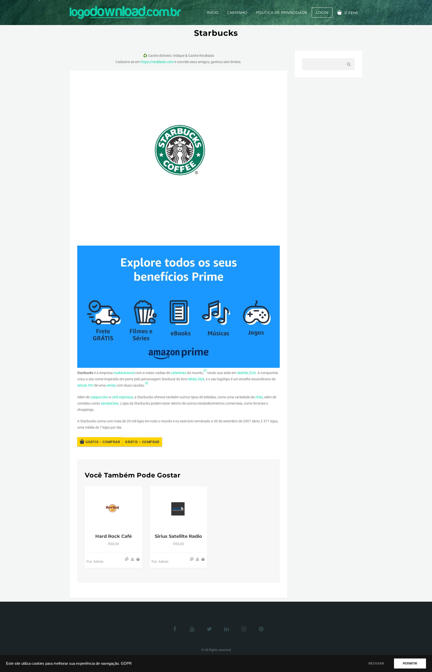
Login (322, 12)
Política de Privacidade (281, 12)
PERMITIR (410, 663)
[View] (126, 559)
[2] (205, 370)
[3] (146, 383)
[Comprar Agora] (132, 559)
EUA (252, 373)
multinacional (124, 373)
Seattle (242, 373)
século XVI (85, 385)
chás (259, 397)
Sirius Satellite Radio (178, 536)
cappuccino (99, 397)
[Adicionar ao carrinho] (138, 559)
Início (213, 12)
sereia (111, 385)
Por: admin (95, 562)
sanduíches (109, 403)
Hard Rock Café (113, 536)
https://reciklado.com (157, 62)
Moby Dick (196, 379)
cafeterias (178, 373)
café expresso (122, 397)
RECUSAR (376, 663)
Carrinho (237, 12)
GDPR (126, 663)
